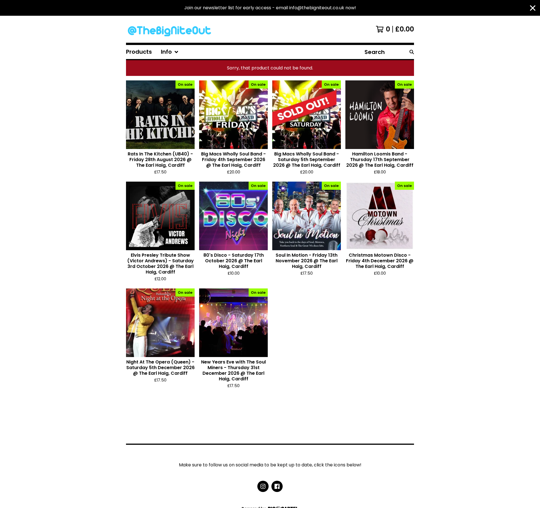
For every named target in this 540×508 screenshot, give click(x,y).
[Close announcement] (533, 8)
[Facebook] (277, 486)
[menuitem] (139, 52)
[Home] (170, 29)
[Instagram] (263, 486)
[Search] (411, 52)
